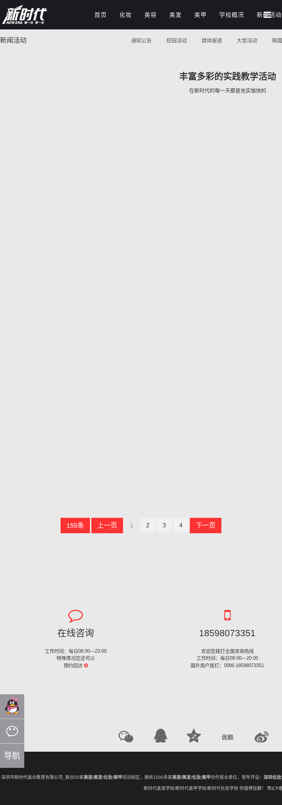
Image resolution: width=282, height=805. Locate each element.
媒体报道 (212, 40)
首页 (100, 15)
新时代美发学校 (159, 788)
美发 (175, 15)
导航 (12, 755)
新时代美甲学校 (191, 788)
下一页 (206, 525)
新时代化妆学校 (222, 788)
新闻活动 (13, 40)
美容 (150, 15)
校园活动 (176, 40)
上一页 (107, 525)
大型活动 (247, 40)
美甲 (200, 15)
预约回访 (74, 665)
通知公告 (141, 40)
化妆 (125, 15)
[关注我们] (12, 731)
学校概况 (231, 15)
